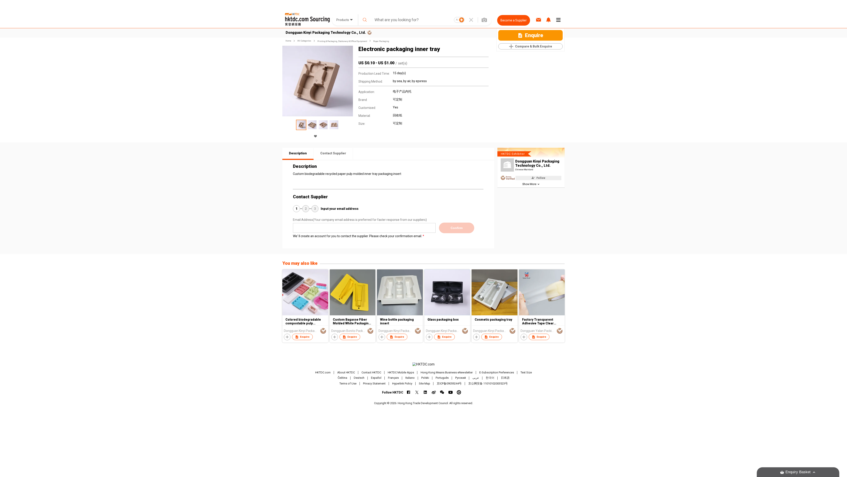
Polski (425, 378)
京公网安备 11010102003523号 (488, 383)
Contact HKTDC (371, 372)
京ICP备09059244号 (449, 383)
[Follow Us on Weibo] (434, 392)
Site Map (424, 383)
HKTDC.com (323, 372)
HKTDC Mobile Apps (401, 372)
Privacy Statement (374, 383)
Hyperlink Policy (402, 383)
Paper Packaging (381, 41)
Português (442, 378)
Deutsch (359, 378)
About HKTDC (346, 372)
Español (376, 378)
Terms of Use (347, 383)
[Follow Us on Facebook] (409, 392)
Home (288, 41)
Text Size (526, 372)
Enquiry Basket (798, 472)
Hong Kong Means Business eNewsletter (447, 372)
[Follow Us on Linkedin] (425, 392)
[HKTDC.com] (423, 364)
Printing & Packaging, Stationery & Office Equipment (342, 41)
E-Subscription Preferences (496, 372)
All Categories (304, 41)
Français (393, 378)
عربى (475, 378)
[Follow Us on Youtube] (450, 392)
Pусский (460, 378)
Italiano (410, 378)
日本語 (505, 378)
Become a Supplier (513, 20)
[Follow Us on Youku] (459, 392)
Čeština (342, 378)
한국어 (490, 378)
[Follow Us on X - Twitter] (417, 392)
